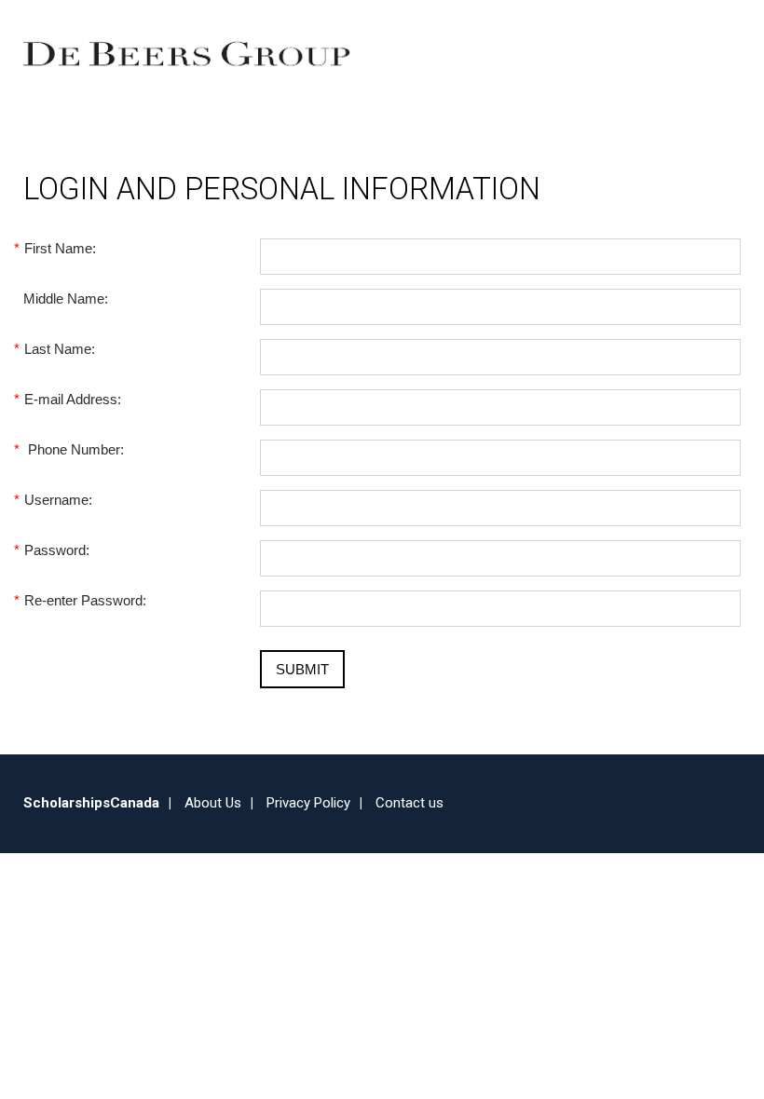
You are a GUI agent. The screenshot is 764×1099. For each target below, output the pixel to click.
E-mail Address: (72, 399)
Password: (56, 550)
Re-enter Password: (84, 600)
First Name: (59, 248)
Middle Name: (65, 298)
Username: (57, 500)
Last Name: (59, 349)
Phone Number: (73, 449)
